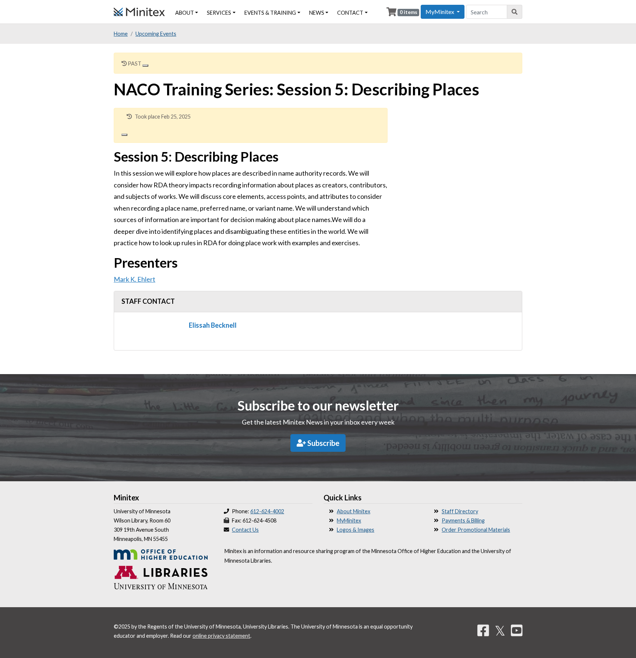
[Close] (145, 65)
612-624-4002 (267, 511)
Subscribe (322, 443)
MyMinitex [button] (440, 11)
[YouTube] (517, 630)
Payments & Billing (463, 520)
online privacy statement (221, 636)
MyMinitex (349, 520)
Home (121, 34)
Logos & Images (355, 530)
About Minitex (353, 511)
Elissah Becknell (213, 325)
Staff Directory (460, 511)
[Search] (514, 12)
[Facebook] (483, 630)
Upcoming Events (155, 34)
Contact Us (245, 530)
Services (219, 13)
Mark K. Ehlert (134, 279)
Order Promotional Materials (476, 530)
